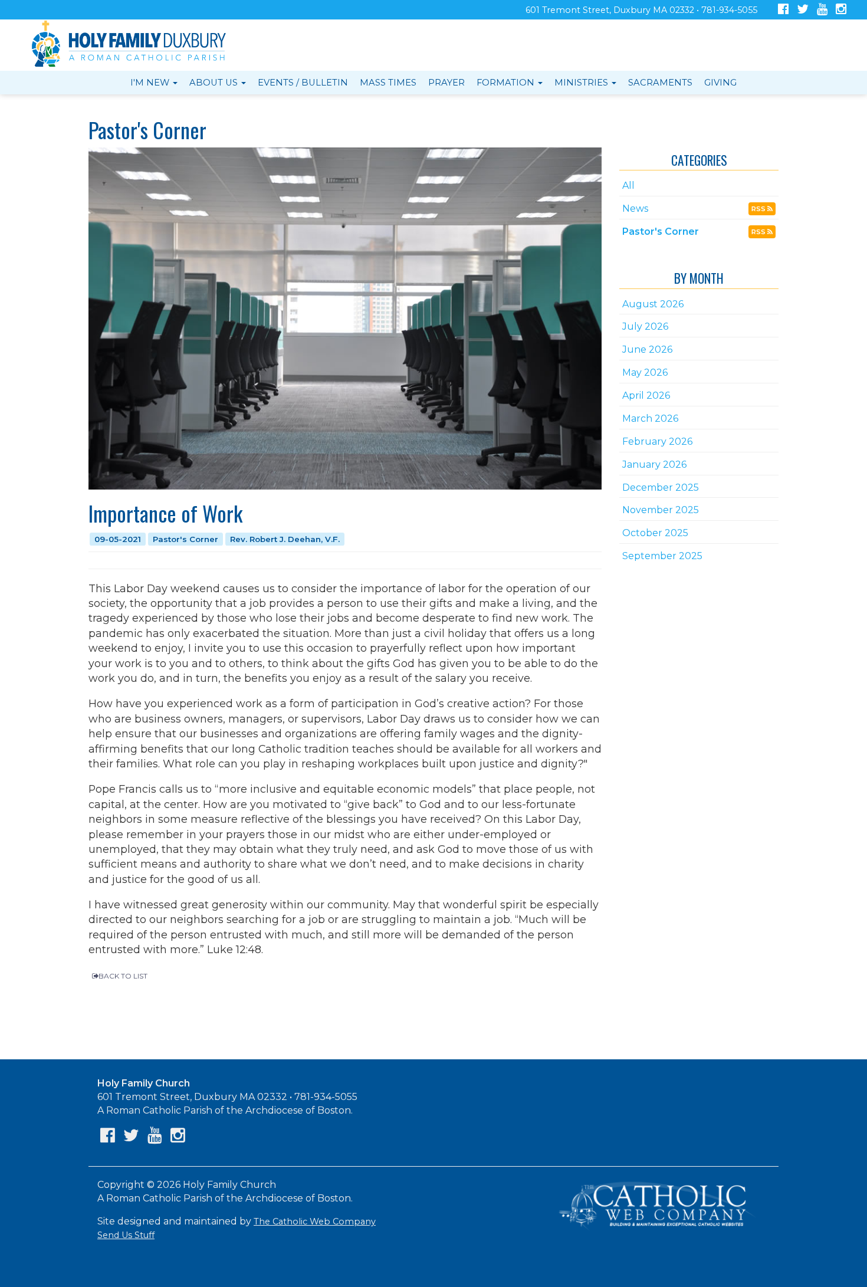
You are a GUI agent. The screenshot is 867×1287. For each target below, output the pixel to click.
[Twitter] (803, 10)
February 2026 (657, 441)
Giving (720, 82)
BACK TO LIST (122, 975)
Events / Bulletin (303, 82)
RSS (759, 209)
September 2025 (662, 556)
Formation (507, 82)
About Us (214, 82)
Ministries (582, 82)
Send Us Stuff (126, 1235)
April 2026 (646, 395)
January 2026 (654, 464)
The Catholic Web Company (315, 1221)
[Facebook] (783, 10)
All (628, 185)
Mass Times (388, 82)
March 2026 (650, 418)
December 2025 (660, 487)
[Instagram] (841, 10)
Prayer (446, 82)
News (635, 208)
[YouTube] (822, 10)
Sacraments (660, 82)
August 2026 (653, 304)
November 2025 (660, 510)
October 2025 (655, 533)
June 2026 (647, 349)
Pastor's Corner (660, 231)
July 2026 (645, 326)
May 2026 (645, 372)
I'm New (151, 82)
